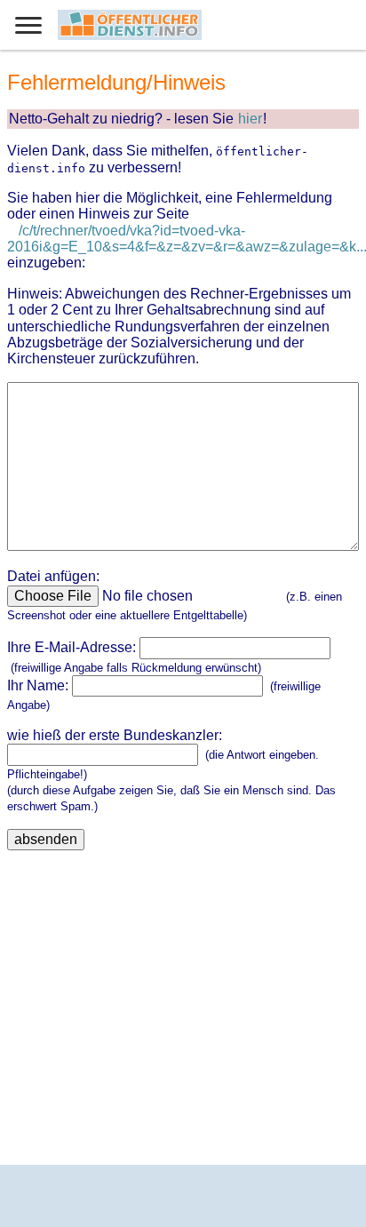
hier (250, 118)
